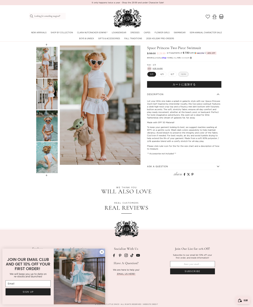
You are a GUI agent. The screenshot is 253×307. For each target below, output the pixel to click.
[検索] (31, 16)
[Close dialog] (102, 252)
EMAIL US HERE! (126, 274)
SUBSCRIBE (192, 271)
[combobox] (47, 16)
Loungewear (119, 32)
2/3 (151, 74)
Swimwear (180, 32)
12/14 (183, 74)
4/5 (162, 74)
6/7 (172, 74)
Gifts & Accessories (109, 38)
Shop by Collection (62, 32)
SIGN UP (28, 292)
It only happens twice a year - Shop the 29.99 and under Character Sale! (128, 2)
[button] (62, 33)
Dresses (135, 32)
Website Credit (150, 304)
